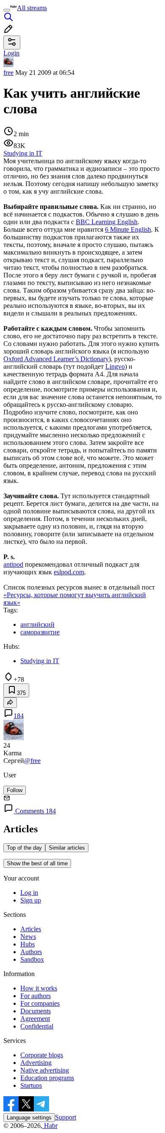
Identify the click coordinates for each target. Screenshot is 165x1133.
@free (32, 760)
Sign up (30, 900)
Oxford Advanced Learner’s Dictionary (56, 358)
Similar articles (67, 848)
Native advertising (44, 1070)
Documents (35, 1011)
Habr (50, 1125)
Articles (30, 929)
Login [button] (11, 53)
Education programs (47, 1077)
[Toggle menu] (6, 10)
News (28, 936)
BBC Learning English (107, 221)
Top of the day (24, 848)
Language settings (29, 1117)
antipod (13, 564)
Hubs (27, 944)
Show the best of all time (37, 863)
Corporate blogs (41, 1055)
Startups (31, 1085)
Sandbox (32, 959)
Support (65, 1117)
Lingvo (115, 366)
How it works (38, 988)
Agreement (35, 1018)
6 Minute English (128, 229)
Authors (31, 951)
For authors (35, 995)
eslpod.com (69, 572)
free (8, 72)
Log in (29, 892)
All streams (32, 7)
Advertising (36, 1062)
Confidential (36, 1026)
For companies (40, 1003)
